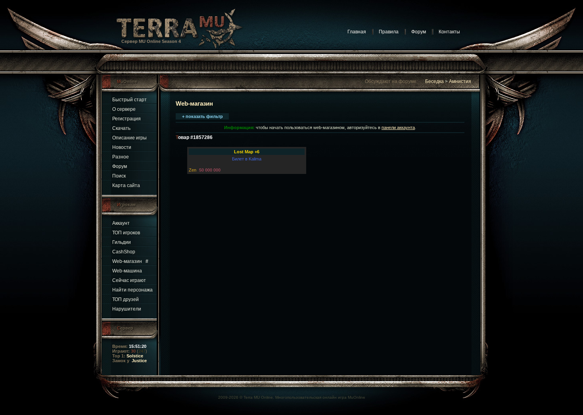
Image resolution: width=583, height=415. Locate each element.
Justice (139, 360)
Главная (356, 32)
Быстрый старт (129, 99)
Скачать (121, 128)
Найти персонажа (132, 290)
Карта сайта (126, 185)
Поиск (119, 176)
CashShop (123, 252)
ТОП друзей (125, 299)
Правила (389, 32)
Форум (418, 32)
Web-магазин (127, 261)
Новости (121, 147)
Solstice (135, 355)
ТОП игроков (126, 232)
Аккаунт (121, 223)
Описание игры (129, 138)
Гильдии (121, 242)
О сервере (124, 109)
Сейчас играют (129, 280)
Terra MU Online (258, 397)
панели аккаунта (398, 127)
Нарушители (126, 309)
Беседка (434, 81)
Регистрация (126, 119)
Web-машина (127, 271)
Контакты (449, 32)
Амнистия (460, 81)
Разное (120, 157)
